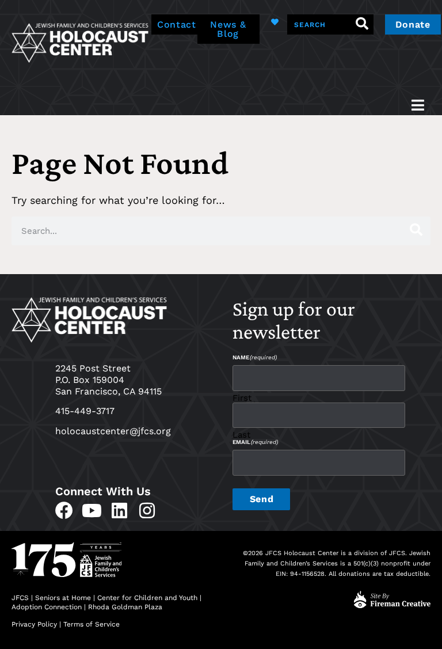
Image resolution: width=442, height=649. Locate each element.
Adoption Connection (47, 607)
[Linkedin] (119, 510)
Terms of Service (91, 624)
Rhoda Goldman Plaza (126, 607)
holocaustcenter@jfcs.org (113, 431)
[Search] (362, 24)
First (242, 398)
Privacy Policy (34, 624)
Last (241, 434)
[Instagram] (147, 510)
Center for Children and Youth (147, 598)
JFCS (20, 598)
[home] (80, 42)
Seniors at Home (63, 598)
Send (261, 499)
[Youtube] (92, 510)
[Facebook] (64, 510)
